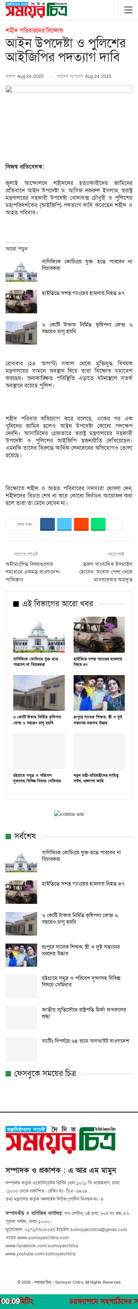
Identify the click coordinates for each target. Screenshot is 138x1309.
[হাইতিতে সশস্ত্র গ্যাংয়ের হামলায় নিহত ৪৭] (21, 301)
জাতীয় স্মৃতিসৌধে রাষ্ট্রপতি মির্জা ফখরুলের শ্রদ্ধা (84, 1013)
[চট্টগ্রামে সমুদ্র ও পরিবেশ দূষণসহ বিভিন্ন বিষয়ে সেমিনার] (39, 751)
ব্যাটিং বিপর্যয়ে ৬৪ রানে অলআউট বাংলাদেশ (85, 1041)
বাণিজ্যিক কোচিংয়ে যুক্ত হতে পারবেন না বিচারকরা (87, 265)
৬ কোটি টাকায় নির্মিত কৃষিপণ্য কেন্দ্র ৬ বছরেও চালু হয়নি (87, 328)
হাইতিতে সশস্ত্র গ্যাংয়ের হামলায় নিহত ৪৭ (83, 293)
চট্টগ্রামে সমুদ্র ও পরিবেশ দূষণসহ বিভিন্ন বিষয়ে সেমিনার (81, 981)
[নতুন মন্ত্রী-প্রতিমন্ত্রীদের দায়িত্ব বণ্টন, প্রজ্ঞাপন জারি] (99, 751)
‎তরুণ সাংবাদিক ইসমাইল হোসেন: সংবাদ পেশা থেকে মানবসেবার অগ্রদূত (105, 571)
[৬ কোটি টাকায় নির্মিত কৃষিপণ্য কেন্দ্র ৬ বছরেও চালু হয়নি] (21, 333)
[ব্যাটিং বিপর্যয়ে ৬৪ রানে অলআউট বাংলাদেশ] (21, 1049)
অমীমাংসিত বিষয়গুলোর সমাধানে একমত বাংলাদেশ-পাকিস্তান (33, 571)
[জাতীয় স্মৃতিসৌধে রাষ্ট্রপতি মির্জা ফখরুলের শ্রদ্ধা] (21, 1018)
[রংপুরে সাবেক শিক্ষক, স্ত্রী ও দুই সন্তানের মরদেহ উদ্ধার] (99, 693)
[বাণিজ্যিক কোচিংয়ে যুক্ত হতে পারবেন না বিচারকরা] (21, 270)
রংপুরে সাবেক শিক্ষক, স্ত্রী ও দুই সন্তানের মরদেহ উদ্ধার (81, 950)
